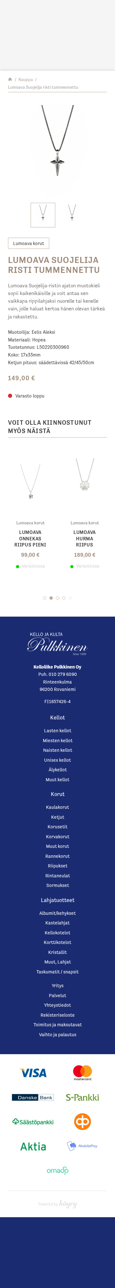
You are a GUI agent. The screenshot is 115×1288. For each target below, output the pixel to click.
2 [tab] (51, 598)
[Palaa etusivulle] (10, 79)
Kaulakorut (57, 807)
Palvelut (57, 995)
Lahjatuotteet (57, 900)
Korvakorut (57, 836)
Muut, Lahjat (57, 961)
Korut (58, 794)
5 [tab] (70, 598)
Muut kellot (57, 779)
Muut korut (57, 846)
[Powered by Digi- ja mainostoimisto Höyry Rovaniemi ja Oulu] (58, 1202)
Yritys (58, 985)
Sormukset (57, 885)
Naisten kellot (57, 750)
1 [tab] (44, 598)
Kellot (57, 717)
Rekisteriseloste (58, 1015)
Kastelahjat (57, 922)
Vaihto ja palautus (57, 1034)
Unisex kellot (57, 760)
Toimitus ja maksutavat (58, 1024)
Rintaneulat (57, 875)
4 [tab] (63, 598)
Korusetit (57, 826)
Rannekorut (57, 856)
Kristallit (57, 952)
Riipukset (57, 865)
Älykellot (58, 769)
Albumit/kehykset (57, 913)
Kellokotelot (57, 932)
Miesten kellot (58, 740)
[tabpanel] (30, 508)
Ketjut (57, 817)
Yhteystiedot (57, 1005)
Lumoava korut (28, 243)
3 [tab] (57, 598)
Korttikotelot (57, 942)
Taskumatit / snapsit (57, 971)
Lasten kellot (57, 730)
